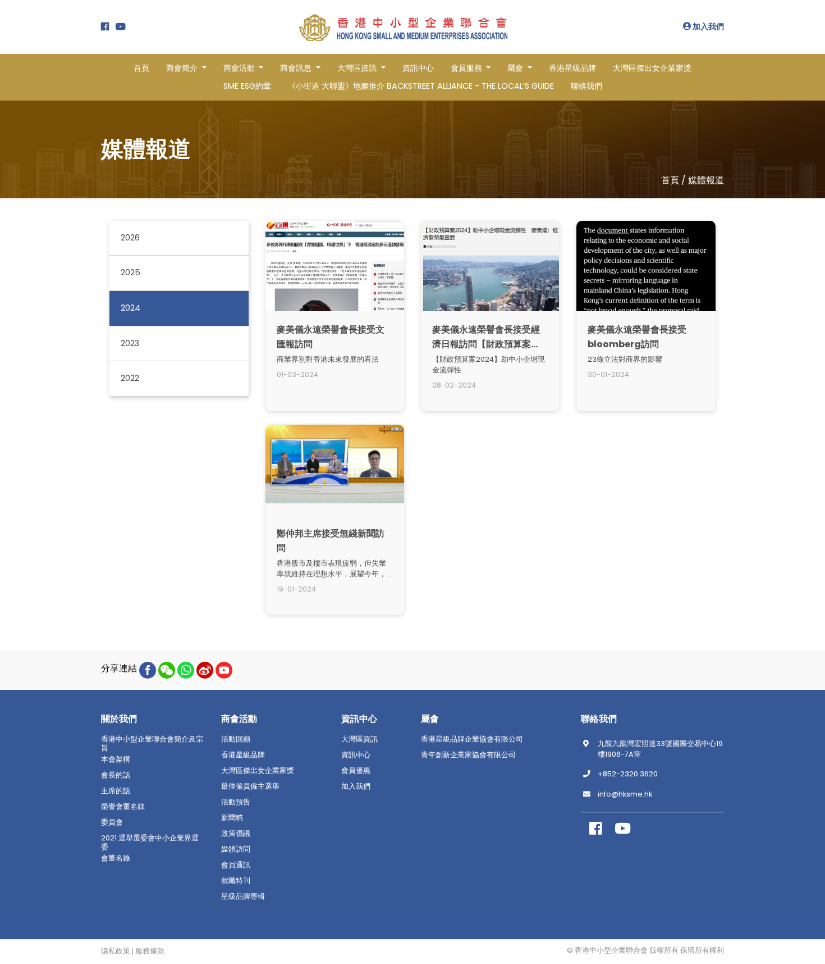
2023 (130, 343)
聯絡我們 (586, 86)
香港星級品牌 (572, 68)
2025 (130, 273)
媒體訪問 (235, 849)
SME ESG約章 (247, 86)
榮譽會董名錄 (123, 806)
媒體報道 (706, 180)
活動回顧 (235, 739)
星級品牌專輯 (243, 896)
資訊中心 (418, 68)
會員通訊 (235, 865)
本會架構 (115, 759)
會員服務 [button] (467, 68)
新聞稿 (232, 817)
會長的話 (115, 775)
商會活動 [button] (240, 68)
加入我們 (707, 26)
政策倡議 (235, 833)
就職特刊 (235, 880)
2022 (130, 378)
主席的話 (115, 790)
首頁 (141, 68)
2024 (130, 307)
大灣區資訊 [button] (358, 68)
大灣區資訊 (359, 739)
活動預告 (235, 802)
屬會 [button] (516, 68)
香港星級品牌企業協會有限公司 (472, 739)
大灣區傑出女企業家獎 (652, 68)
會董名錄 (115, 858)
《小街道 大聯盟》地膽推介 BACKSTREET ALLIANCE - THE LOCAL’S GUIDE (421, 86)
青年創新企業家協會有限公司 (468, 755)
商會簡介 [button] (183, 68)
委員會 (112, 822)
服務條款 (149, 951)
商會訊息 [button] (297, 68)
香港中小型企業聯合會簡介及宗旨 (152, 744)
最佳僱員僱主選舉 (250, 786)
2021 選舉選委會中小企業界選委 (150, 843)
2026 (130, 237)
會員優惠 (355, 770)
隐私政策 (115, 951)
